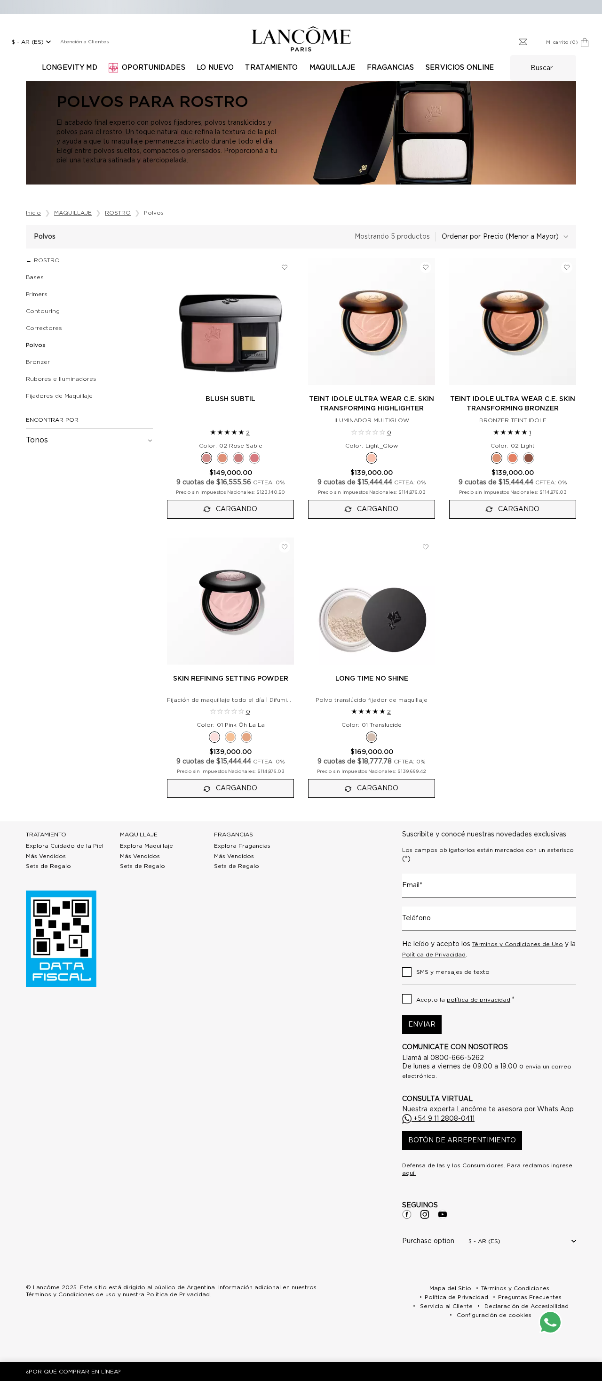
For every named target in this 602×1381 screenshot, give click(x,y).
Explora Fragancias (242, 846)
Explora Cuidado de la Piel (64, 846)
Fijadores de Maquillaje (59, 396)
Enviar (422, 1024)
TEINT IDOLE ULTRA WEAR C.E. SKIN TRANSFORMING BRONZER (512, 404)
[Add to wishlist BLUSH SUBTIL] (284, 267)
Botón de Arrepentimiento (462, 1140)
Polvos (36, 345)
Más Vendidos (46, 856)
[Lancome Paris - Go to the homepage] (301, 39)
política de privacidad (478, 1000)
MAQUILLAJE (139, 834)
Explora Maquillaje (146, 846)
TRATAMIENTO (46, 834)
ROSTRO (47, 260)
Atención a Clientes (84, 42)
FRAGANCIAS (233, 834)
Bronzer (38, 362)
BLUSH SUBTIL (230, 399)
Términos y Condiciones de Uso (517, 944)
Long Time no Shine (371, 678)
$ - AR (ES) (28, 42)
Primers (37, 294)
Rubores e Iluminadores (61, 379)
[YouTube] (442, 1214)
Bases (35, 277)
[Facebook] (407, 1214)
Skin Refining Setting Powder (230, 678)
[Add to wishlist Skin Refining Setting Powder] (284, 547)
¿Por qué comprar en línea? (73, 1371)
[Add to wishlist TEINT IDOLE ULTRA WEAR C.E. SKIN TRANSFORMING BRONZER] (566, 267)
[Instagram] (424, 1214)
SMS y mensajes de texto (453, 972)
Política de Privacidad (434, 954)
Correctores (44, 328)
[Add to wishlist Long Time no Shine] (425, 547)
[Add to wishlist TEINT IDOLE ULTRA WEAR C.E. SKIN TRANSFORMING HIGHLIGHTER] (425, 267)
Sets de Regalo (48, 866)
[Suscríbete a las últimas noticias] (523, 42)
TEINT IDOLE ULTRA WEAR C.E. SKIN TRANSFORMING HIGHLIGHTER (371, 404)
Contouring (43, 311)
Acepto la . (465, 999)
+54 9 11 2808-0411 (443, 1119)
